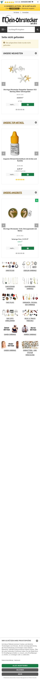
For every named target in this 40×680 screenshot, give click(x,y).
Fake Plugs (10, 302)
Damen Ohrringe (10, 334)
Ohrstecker (10, 270)
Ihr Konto (16, 12)
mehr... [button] (12, 104)
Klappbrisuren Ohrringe (30, 288)
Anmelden (25, 12)
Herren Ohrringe (30, 334)
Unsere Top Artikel (13, 122)
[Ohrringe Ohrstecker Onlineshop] (20, 20)
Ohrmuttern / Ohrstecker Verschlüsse (30, 351)
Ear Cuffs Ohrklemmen (10, 319)
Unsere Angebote (12, 192)
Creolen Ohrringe (29, 270)
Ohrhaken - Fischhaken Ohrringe (30, 303)
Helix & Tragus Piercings (30, 319)
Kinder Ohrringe (10, 350)
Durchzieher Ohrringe (10, 288)
